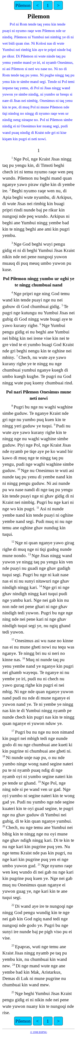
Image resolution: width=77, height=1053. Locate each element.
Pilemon (23, 5)
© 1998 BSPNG (38, 1032)
